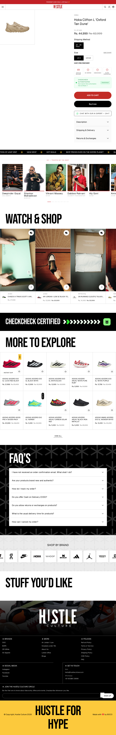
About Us (45, 649)
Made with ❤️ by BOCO (102, 714)
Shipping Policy (86, 652)
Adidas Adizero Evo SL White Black (57, 380)
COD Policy (85, 656)
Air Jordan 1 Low (47, 642)
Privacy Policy (86, 649)
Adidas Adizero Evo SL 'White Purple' (103, 380)
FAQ (82, 659)
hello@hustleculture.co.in (74, 672)
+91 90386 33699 (72, 679)
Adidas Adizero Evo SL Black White (33, 380)
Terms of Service (87, 646)
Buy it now (93, 104)
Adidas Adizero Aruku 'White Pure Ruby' (79, 381)
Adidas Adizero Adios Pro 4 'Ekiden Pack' (11, 418)
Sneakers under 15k (49, 646)
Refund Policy (86, 642)
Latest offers (46, 652)
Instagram (6, 669)
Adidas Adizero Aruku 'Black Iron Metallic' (79, 419)
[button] (31, 233)
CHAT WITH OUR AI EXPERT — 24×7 (94, 113)
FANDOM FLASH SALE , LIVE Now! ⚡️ (58, 2)
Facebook (6, 673)
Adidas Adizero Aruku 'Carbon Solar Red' (58, 419)
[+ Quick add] (19, 371)
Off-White (5, 649)
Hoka (76, 15)
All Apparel (6, 652)
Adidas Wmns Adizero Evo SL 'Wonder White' (104, 418)
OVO (4, 642)
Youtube (5, 676)
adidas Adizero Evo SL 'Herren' (33, 418)
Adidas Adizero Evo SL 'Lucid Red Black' (10, 380)
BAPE (4, 646)
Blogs (44, 656)
